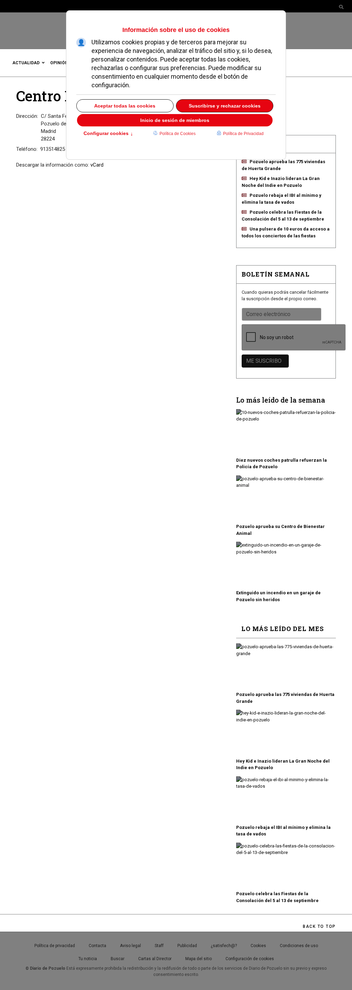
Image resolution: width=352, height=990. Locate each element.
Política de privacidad (54, 945)
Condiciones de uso (299, 945)
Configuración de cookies (250, 958)
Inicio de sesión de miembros (174, 120)
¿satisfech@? (224, 945)
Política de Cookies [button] (178, 133)
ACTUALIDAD (26, 62)
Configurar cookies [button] (108, 134)
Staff (159, 945)
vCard (96, 165)
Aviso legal (130, 945)
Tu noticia (87, 958)
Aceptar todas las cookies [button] (124, 106)
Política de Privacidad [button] (243, 133)
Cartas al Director (155, 958)
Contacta (97, 945)
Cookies (258, 945)
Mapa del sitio (198, 958)
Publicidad (187, 945)
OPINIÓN (59, 62)
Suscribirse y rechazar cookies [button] (225, 106)
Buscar (117, 958)
